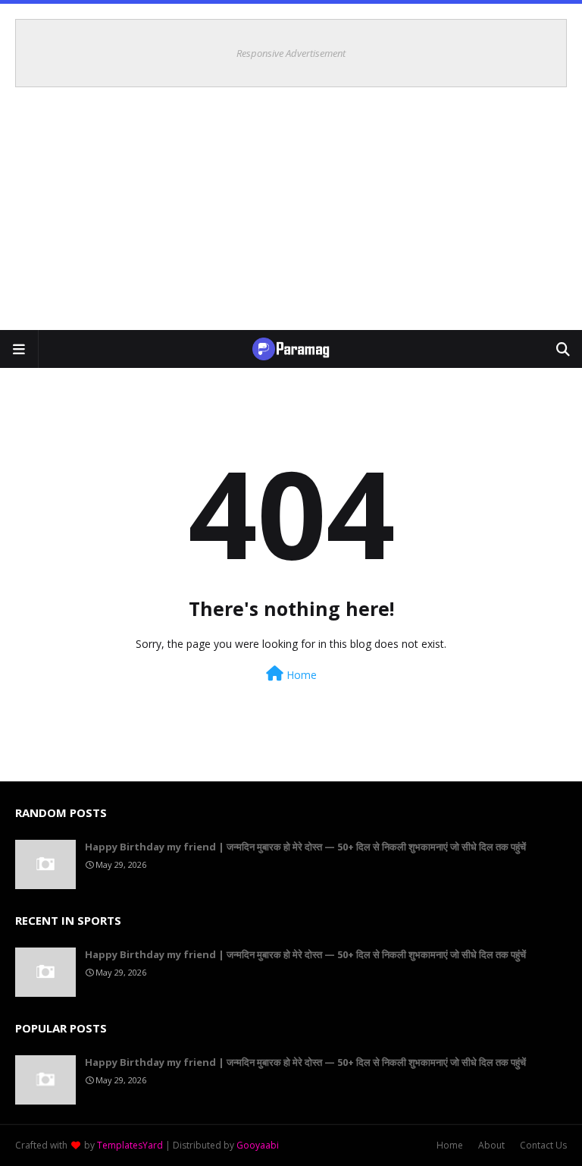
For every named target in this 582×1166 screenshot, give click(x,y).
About (491, 1145)
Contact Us (543, 1145)
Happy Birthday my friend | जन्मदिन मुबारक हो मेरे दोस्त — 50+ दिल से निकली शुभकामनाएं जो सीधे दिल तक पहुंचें (305, 846)
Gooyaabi (257, 1145)
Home (300, 675)
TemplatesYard (130, 1145)
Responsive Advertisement (291, 53)
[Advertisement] (291, 216)
